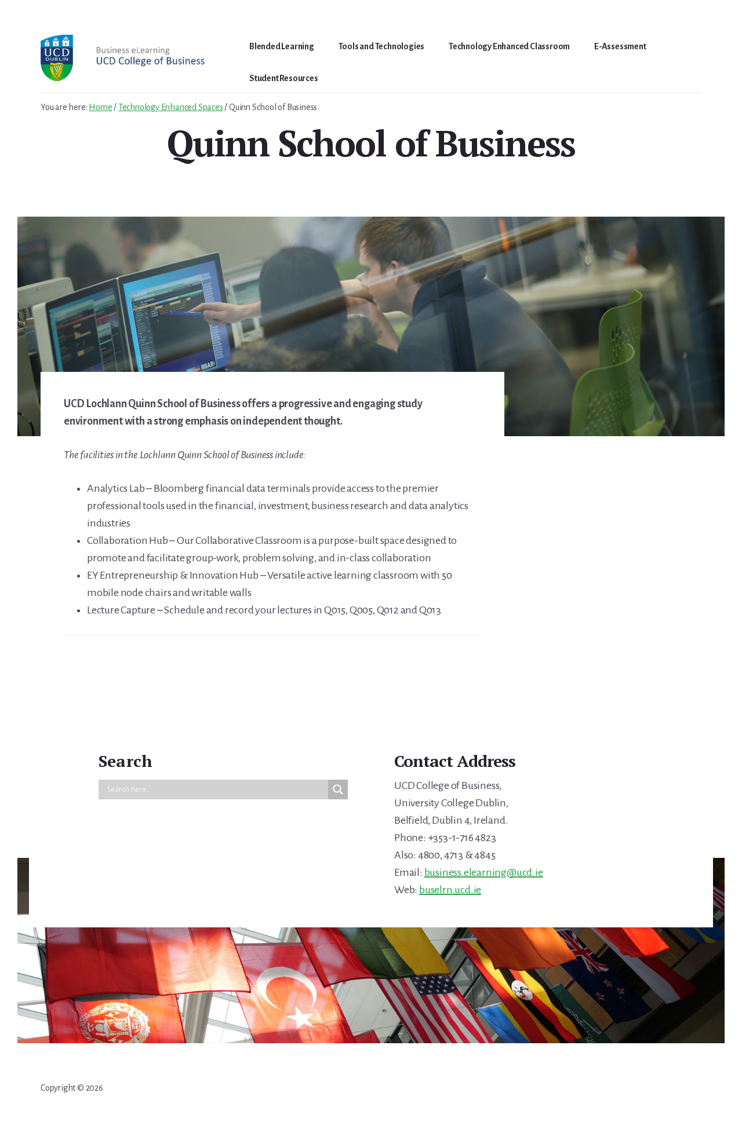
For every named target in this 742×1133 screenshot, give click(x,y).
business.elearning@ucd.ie (483, 872)
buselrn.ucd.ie (450, 890)
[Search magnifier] (338, 789)
